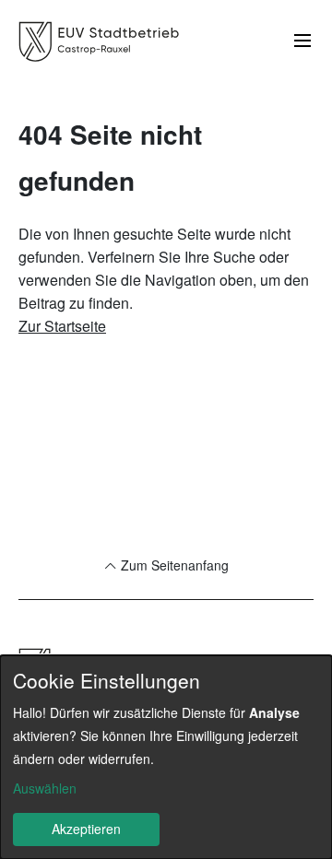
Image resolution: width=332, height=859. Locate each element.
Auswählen (45, 788)
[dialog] (166, 757)
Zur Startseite (62, 325)
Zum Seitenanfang (173, 565)
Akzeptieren (86, 828)
